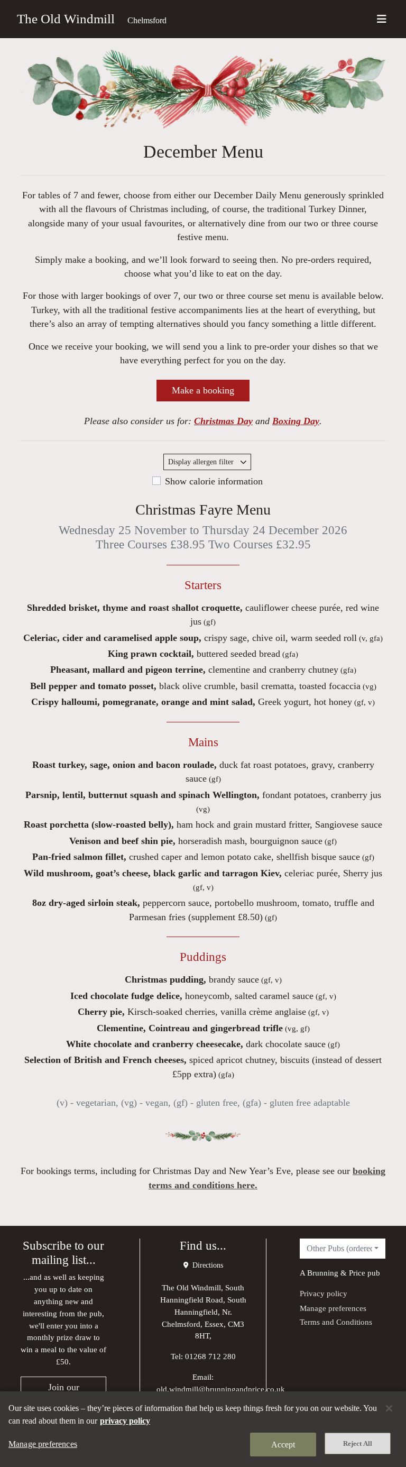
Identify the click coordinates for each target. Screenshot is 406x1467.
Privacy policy (323, 1293)
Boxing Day (295, 421)
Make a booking (203, 390)
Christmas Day (223, 421)
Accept (283, 1444)
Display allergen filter (202, 462)
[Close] (389, 1408)
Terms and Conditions (336, 1321)
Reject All (357, 1443)
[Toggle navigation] (381, 19)
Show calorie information (214, 481)
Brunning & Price (336, 1272)
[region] (203, 1429)
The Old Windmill (66, 18)
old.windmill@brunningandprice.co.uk (220, 1389)
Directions (206, 1265)
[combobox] (342, 1249)
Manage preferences (333, 1308)
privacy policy (125, 1420)
